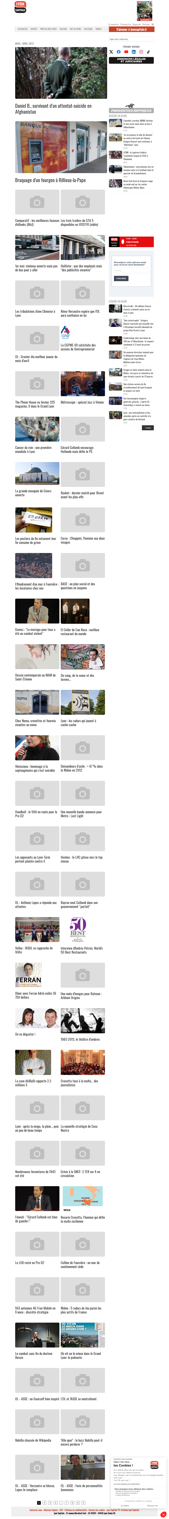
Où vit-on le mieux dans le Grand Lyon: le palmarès (81, 1355)
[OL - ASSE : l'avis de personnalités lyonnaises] (83, 1478)
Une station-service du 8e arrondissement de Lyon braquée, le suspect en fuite (137, 387)
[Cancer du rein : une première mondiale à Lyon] (37, 440)
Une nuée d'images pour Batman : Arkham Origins (81, 995)
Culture (63, 29)
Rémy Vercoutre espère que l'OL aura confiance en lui (80, 313)
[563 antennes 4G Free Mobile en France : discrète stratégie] (37, 1301)
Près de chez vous (48, 29)
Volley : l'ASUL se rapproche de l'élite (34, 949)
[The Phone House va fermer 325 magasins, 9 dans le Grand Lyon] (37, 395)
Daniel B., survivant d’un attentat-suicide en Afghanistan (53, 108)
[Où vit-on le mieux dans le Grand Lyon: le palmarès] (83, 1346)
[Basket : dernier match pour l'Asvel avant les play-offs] (83, 486)
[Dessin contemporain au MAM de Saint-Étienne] (37, 668)
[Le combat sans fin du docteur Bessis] (37, 1346)
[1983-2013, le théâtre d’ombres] (83, 1032)
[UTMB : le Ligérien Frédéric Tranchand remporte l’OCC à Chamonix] (115, 155)
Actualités (22, 29)
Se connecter (113, 24)
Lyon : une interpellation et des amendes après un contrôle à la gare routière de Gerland (137, 416)
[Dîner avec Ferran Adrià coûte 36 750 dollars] (28, 986)
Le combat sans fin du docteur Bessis (34, 1355)
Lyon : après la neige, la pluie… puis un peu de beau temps (37, 1128)
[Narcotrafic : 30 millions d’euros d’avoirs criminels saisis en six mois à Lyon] (115, 308)
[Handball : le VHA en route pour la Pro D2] (37, 805)
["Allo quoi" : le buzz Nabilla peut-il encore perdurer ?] (83, 1433)
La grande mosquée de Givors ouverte (33, 492)
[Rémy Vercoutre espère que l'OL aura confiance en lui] (83, 304)
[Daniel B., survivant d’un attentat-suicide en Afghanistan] (61, 97)
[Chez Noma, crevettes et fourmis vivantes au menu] (37, 713)
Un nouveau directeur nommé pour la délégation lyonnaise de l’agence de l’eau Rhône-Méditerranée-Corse (138, 357)
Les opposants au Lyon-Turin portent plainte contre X (32, 859)
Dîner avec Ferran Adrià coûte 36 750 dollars (35, 995)
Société (34, 29)
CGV (61, 1510)
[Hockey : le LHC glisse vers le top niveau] (83, 850)
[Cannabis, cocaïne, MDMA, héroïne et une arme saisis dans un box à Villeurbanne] (115, 123)
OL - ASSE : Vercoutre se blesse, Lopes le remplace (35, 1487)
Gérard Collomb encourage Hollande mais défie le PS (77, 449)
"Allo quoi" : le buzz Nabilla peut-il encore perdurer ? (81, 1442)
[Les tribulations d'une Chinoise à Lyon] (37, 304)
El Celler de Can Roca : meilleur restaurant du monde (80, 631)
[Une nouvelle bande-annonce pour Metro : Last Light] (83, 805)
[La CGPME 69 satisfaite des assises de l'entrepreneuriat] (65, 338)
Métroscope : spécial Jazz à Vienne (82, 402)
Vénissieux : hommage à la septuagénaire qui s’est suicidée (35, 768)
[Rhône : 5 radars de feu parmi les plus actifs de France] (83, 1301)
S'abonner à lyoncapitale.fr (131, 29)
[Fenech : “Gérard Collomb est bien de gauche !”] (37, 1210)
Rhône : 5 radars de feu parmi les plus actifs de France (81, 1310)
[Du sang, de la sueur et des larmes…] (83, 668)
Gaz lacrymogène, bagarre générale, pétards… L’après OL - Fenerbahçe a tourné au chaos (137, 402)
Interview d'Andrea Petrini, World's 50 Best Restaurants (82, 950)
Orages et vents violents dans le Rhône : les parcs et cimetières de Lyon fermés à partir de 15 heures (138, 373)
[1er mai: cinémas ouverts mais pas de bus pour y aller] (37, 259)
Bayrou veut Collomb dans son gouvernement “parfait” (79, 904)
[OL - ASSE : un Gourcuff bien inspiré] (37, 1392)
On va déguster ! (25, 1034)
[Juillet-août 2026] (144, 10)
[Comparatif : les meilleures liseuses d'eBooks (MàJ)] (37, 213)
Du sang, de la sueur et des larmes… (77, 677)
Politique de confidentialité (76, 1510)
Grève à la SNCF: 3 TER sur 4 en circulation (80, 1173)
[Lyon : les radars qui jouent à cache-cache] (83, 713)
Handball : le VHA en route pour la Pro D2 (36, 813)
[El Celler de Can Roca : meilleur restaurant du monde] (75, 622)
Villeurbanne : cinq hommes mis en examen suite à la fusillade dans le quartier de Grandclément (138, 170)
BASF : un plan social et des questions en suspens (78, 585)
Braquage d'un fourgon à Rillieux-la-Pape (50, 180)
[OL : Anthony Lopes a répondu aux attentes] (37, 895)
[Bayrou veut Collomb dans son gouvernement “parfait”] (83, 895)
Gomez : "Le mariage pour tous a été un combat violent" (35, 631)
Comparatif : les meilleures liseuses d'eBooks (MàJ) (37, 222)
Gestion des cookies (97, 1510)
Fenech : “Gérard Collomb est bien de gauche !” (36, 1218)
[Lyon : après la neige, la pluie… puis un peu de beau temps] (37, 1119)
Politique (88, 29)
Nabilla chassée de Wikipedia (33, 1440)
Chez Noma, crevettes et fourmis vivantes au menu (35, 722)
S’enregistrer (125, 24)
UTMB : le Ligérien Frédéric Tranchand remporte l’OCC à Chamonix (135, 156)
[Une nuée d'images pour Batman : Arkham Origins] (83, 986)
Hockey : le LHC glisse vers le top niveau (81, 859)
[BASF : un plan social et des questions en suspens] (83, 577)
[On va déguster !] (37, 1027)
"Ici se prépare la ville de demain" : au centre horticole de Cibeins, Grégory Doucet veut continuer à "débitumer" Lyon (138, 139)
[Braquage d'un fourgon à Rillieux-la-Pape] (61, 172)
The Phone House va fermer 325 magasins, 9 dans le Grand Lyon (35, 404)
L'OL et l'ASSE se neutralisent (79, 1398)
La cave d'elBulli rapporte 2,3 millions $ (33, 1082)
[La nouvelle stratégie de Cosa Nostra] (83, 1119)
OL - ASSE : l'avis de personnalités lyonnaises (82, 1487)
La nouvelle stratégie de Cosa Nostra (79, 1128)
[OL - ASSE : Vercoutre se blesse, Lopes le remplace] (37, 1478)
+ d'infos (148, 427)
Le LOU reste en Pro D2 (29, 1262)
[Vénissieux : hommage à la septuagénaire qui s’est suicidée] (37, 759)
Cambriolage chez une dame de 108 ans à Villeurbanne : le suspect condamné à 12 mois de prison (138, 341)
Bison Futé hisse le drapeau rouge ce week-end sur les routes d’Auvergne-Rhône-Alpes (138, 184)
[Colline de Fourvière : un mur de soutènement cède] (83, 1255)
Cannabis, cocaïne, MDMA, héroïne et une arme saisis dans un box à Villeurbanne (138, 124)
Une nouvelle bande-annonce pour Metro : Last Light (81, 813)
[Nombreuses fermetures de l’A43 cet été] (37, 1164)
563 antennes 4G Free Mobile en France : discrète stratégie (35, 1310)
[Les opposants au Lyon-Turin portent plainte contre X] (37, 850)
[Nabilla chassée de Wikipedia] (37, 1433)
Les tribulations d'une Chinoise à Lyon (35, 313)
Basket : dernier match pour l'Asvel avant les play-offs (82, 494)
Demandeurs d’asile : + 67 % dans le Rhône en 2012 (82, 768)
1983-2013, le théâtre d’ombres (80, 1039)
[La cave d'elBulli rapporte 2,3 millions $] (33, 1074)
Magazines (137, 24)
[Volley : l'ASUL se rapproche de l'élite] (37, 941)
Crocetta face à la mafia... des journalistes (79, 1082)
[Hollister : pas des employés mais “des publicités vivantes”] (83, 259)
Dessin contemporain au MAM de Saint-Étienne (35, 677)
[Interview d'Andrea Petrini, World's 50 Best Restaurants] (78, 941)
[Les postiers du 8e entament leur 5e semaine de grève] (33, 531)
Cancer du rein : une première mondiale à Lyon (33, 449)
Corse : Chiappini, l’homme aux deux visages (83, 540)
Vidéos (98, 29)
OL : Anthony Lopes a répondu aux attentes (36, 904)
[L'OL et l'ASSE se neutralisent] (83, 1392)
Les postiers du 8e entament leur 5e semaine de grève (35, 540)
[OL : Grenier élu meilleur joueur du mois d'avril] (37, 349)
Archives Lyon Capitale (130, 1510)
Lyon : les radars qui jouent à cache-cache (78, 722)
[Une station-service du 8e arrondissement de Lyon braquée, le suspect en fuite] (115, 386)
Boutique (146, 24)
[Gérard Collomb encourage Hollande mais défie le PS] (83, 440)
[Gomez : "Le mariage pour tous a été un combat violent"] (37, 622)
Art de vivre (75, 29)
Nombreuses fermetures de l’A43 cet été (35, 1173)
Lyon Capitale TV (113, 1510)
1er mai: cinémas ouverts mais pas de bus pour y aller (36, 267)
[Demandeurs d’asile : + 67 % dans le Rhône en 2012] (83, 759)
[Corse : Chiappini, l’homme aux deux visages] (83, 531)
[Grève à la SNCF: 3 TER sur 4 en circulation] (83, 1164)
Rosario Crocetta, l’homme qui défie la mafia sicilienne (83, 1219)
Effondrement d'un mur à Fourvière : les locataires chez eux (37, 586)
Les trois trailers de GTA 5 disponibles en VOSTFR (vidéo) (79, 222)
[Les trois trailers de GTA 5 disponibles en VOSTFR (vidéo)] (83, 213)
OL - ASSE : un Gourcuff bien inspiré (37, 1398)
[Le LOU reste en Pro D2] (37, 1255)
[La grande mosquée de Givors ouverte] (37, 484)
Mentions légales (51, 1510)
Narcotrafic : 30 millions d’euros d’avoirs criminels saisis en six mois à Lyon (137, 309)
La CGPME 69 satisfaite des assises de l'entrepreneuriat (78, 346)
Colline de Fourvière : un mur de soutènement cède (80, 1264)
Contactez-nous (36, 1510)
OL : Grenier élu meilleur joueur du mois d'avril (36, 358)
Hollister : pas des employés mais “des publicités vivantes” (81, 267)
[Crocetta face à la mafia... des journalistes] (83, 1074)
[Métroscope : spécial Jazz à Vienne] (83, 395)
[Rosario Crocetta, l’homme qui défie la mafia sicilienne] (83, 1210)
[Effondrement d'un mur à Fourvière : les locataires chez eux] (33, 577)
